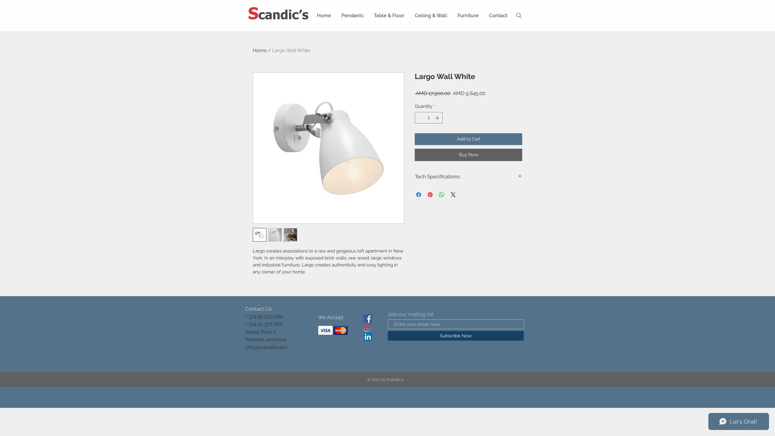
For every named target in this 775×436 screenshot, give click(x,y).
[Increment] (438, 118)
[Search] (519, 15)
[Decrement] (420, 118)
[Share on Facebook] (418, 194)
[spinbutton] (429, 118)
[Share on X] (453, 194)
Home (260, 50)
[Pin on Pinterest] (430, 194)
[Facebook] (368, 318)
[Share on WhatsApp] (441, 194)
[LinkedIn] (368, 336)
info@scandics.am (266, 347)
